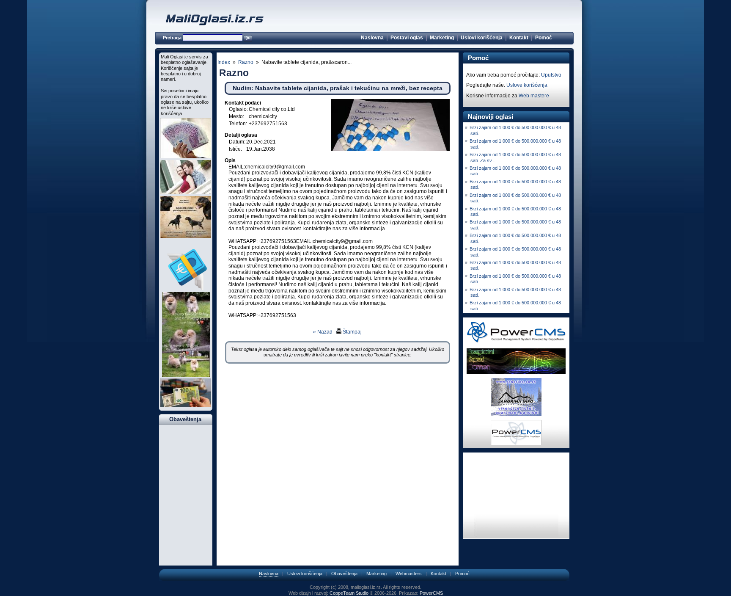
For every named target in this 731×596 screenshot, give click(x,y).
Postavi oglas (406, 38)
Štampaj (351, 332)
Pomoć (543, 38)
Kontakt (518, 38)
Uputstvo (551, 75)
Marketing (442, 38)
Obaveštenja (344, 573)
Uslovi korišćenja (482, 38)
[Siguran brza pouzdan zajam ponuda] (185, 405)
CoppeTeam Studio (349, 593)
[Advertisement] (338, 404)
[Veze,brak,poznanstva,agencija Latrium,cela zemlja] (185, 193)
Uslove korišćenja (526, 85)
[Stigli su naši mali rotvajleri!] (185, 236)
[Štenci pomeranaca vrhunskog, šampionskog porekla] (186, 375)
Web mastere (534, 96)
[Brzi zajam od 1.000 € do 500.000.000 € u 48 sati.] (185, 157)
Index (223, 62)
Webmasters (409, 573)
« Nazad (323, 332)
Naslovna (372, 38)
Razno (245, 62)
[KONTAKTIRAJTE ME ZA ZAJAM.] (185, 289)
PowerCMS (431, 593)
